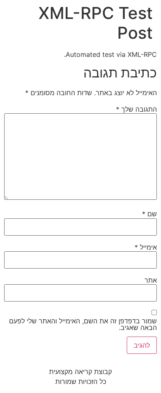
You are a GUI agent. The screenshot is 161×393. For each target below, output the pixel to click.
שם (149, 214)
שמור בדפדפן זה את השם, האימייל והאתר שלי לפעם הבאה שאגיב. (83, 324)
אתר (150, 280)
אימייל (146, 247)
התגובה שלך (136, 109)
